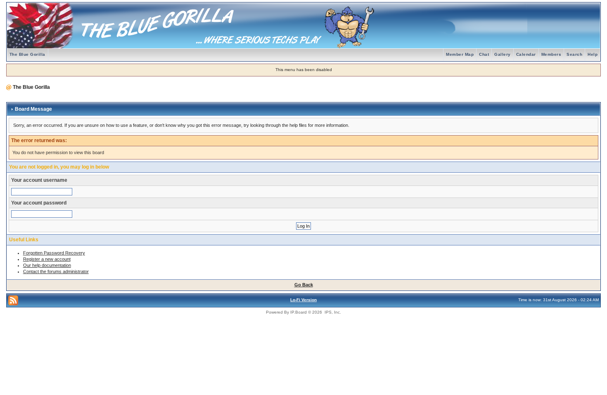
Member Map (460, 54)
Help (593, 54)
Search (574, 54)
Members (551, 54)
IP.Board (298, 312)
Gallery (502, 54)
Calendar (526, 54)
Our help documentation (47, 265)
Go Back (303, 284)
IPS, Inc (332, 312)
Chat (484, 54)
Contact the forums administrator (56, 271)
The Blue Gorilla (27, 54)
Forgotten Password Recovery (54, 252)
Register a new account (47, 259)
